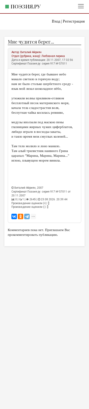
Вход (56, 21)
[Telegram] (27, 216)
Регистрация (74, 21)
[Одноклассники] (20, 216)
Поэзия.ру (25, 6)
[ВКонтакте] (14, 216)
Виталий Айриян (31, 52)
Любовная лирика (53, 56)
